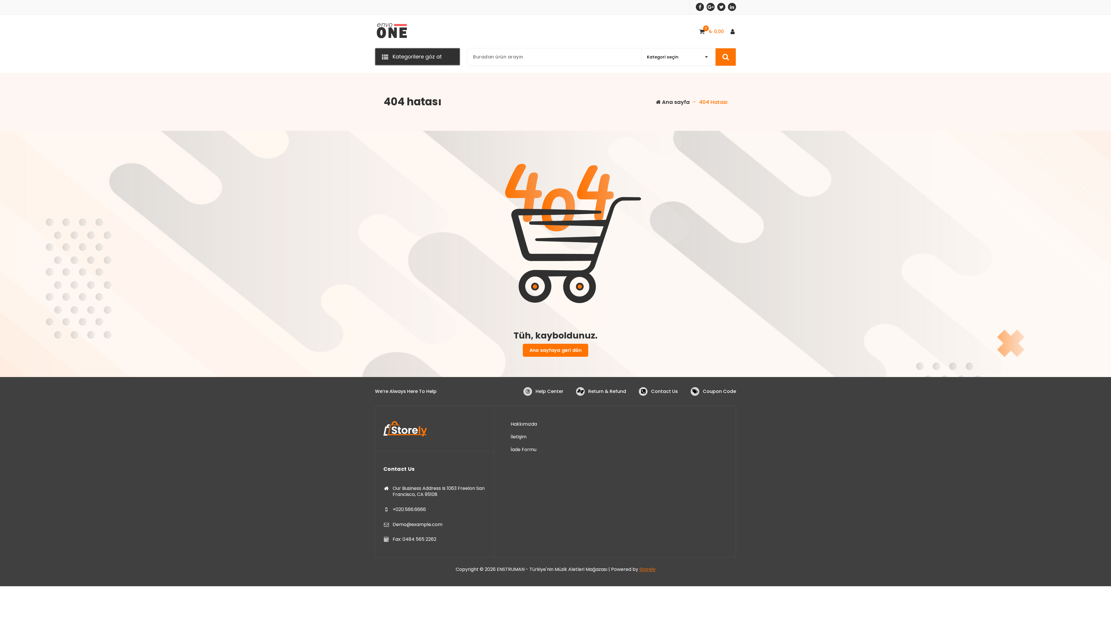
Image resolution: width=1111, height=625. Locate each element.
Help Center (549, 391)
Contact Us (664, 391)
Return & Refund (607, 391)
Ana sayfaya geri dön (555, 350)
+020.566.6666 (409, 509)
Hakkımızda (524, 424)
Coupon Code (719, 391)
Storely (647, 569)
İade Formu (523, 449)
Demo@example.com (417, 524)
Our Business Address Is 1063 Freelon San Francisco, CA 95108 (439, 491)
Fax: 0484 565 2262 (414, 539)
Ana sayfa (675, 102)
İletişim (519, 436)
